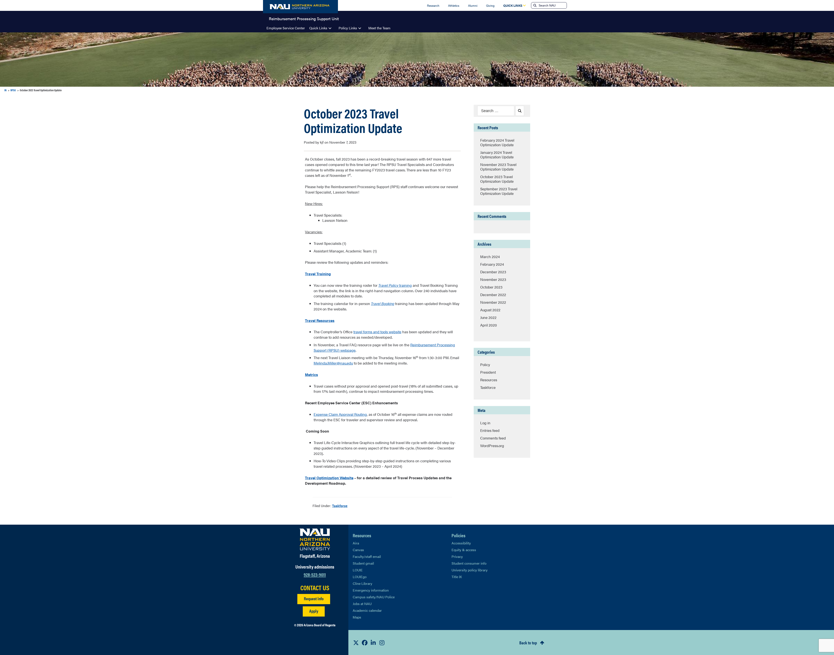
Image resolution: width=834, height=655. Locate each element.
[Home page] (300, 6)
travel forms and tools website (377, 331)
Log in (485, 422)
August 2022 (490, 309)
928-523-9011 (315, 574)
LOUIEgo (360, 577)
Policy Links (348, 27)
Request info (314, 598)
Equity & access (464, 550)
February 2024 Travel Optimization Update (497, 142)
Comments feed (493, 438)
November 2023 (493, 279)
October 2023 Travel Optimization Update (497, 179)
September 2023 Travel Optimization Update (498, 191)
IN (5, 90)
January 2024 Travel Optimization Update (497, 154)
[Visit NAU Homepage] (315, 539)
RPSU (13, 90)
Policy (485, 364)
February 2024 (492, 264)
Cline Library (362, 583)
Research (433, 5)
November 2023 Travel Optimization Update (498, 167)
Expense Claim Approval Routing (340, 414)
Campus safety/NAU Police (374, 597)
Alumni (472, 5)
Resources (488, 379)
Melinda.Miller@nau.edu (333, 363)
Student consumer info (469, 563)
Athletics (453, 5)
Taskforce (340, 505)
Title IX (457, 577)
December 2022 (493, 294)
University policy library (470, 570)
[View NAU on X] (356, 642)
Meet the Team (379, 27)
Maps (357, 617)
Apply (313, 611)
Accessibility (461, 543)
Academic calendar (367, 610)
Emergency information (371, 590)
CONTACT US (314, 587)
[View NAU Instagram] (382, 642)
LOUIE (358, 570)
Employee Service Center (285, 27)
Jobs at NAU (362, 604)
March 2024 (490, 256)
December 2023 (493, 271)
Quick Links (318, 27)
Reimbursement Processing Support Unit (304, 18)
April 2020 (488, 325)
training (395, 285)
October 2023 (491, 287)
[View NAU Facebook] (364, 642)
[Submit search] (534, 5)
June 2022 (488, 317)
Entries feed (490, 430)
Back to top (528, 642)
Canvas (358, 550)
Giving (490, 5)
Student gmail (363, 563)
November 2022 (493, 302)
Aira (356, 543)
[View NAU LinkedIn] (373, 642)
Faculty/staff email (367, 556)
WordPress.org (492, 445)
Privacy (457, 556)
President (488, 372)
